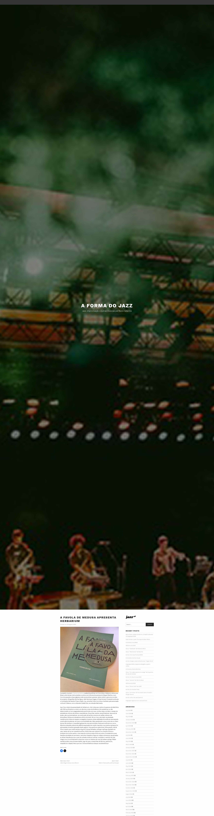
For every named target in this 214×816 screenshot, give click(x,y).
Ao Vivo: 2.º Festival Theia (132, 689)
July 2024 (128, 735)
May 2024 (128, 741)
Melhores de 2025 (131, 645)
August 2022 (129, 794)
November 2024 (130, 732)
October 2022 (129, 788)
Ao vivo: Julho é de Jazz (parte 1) (134, 697)
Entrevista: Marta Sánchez (133, 669)
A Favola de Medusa (78, 693)
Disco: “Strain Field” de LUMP (134, 686)
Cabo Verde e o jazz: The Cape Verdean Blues (138, 639)
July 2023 (128, 760)
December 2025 (130, 723)
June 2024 (128, 738)
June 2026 (128, 713)
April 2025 (128, 726)
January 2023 (129, 778)
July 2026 (128, 710)
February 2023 (130, 775)
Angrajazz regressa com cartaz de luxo (136, 700)
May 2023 (128, 766)
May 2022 (128, 803)
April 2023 (128, 769)
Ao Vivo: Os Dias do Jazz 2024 (133, 677)
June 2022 (128, 800)
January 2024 (129, 747)
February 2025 (130, 729)
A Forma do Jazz (107, 306)
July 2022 (128, 797)
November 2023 (130, 754)
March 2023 (129, 772)
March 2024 (129, 744)
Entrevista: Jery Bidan (132, 642)
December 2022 (130, 781)
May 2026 (128, 716)
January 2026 (129, 719)
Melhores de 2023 (131, 683)
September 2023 (130, 757)
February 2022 (130, 812)
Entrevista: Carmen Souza (133, 658)
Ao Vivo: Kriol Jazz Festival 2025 (134, 655)
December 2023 (130, 750)
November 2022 (130, 785)
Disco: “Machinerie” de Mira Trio (134, 651)
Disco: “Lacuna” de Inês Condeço (135, 680)
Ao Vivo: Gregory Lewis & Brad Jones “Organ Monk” (139, 661)
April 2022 (128, 806)
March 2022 (129, 809)
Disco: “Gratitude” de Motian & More (136, 648)
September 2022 (130, 791)
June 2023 (128, 763)
